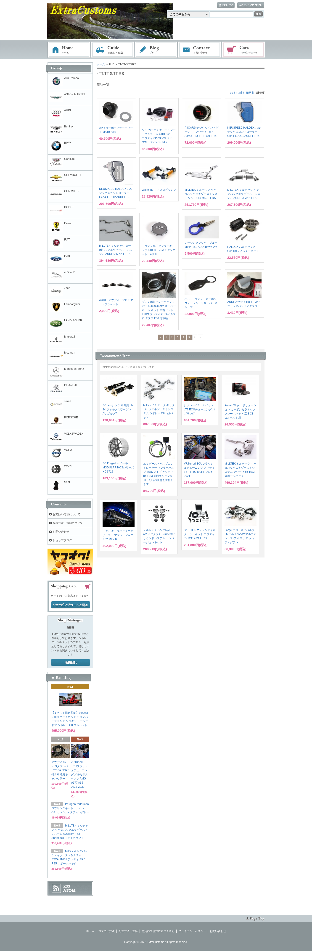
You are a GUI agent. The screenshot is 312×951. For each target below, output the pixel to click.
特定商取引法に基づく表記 (158, 931)
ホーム (69, 50)
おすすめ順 (237, 92)
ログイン (226, 5)
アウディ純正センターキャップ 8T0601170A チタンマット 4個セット (158, 250)
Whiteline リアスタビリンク (159, 189)
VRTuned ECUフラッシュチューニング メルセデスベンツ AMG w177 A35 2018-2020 (79, 774)
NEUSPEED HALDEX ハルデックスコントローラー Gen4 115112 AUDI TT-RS (115, 193)
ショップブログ (62, 540)
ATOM (69, 890)
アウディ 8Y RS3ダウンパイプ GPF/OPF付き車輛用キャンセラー (60, 770)
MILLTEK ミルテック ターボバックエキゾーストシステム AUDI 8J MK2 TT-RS (115, 250)
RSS (66, 886)
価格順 (250, 92)
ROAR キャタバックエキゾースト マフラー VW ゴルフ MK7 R (118, 535)
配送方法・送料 (128, 931)
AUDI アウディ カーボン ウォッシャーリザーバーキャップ (201, 303)
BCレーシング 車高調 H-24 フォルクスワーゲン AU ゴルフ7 (118, 409)
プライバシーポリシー (192, 931)
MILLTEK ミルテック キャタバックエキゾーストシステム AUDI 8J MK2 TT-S (243, 194)
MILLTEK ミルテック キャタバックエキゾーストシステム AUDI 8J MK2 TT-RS (201, 194)
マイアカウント (250, 5)
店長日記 (70, 662)
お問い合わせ (199, 50)
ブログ (156, 50)
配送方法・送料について (68, 523)
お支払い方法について (66, 514)
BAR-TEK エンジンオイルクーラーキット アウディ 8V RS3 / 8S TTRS (200, 534)
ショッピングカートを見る (70, 605)
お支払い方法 (106, 931)
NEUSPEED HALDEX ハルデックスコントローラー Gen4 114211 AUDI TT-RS (244, 131)
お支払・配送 (112, 50)
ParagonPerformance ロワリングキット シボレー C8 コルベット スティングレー (71, 808)
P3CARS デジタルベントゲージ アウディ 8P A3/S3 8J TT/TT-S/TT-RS (201, 131)
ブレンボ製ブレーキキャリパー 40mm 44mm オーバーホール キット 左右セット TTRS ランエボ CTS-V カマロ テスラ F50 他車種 (159, 310)
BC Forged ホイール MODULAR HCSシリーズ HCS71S (118, 467)
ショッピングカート (243, 50)
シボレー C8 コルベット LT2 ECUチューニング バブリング (199, 409)
